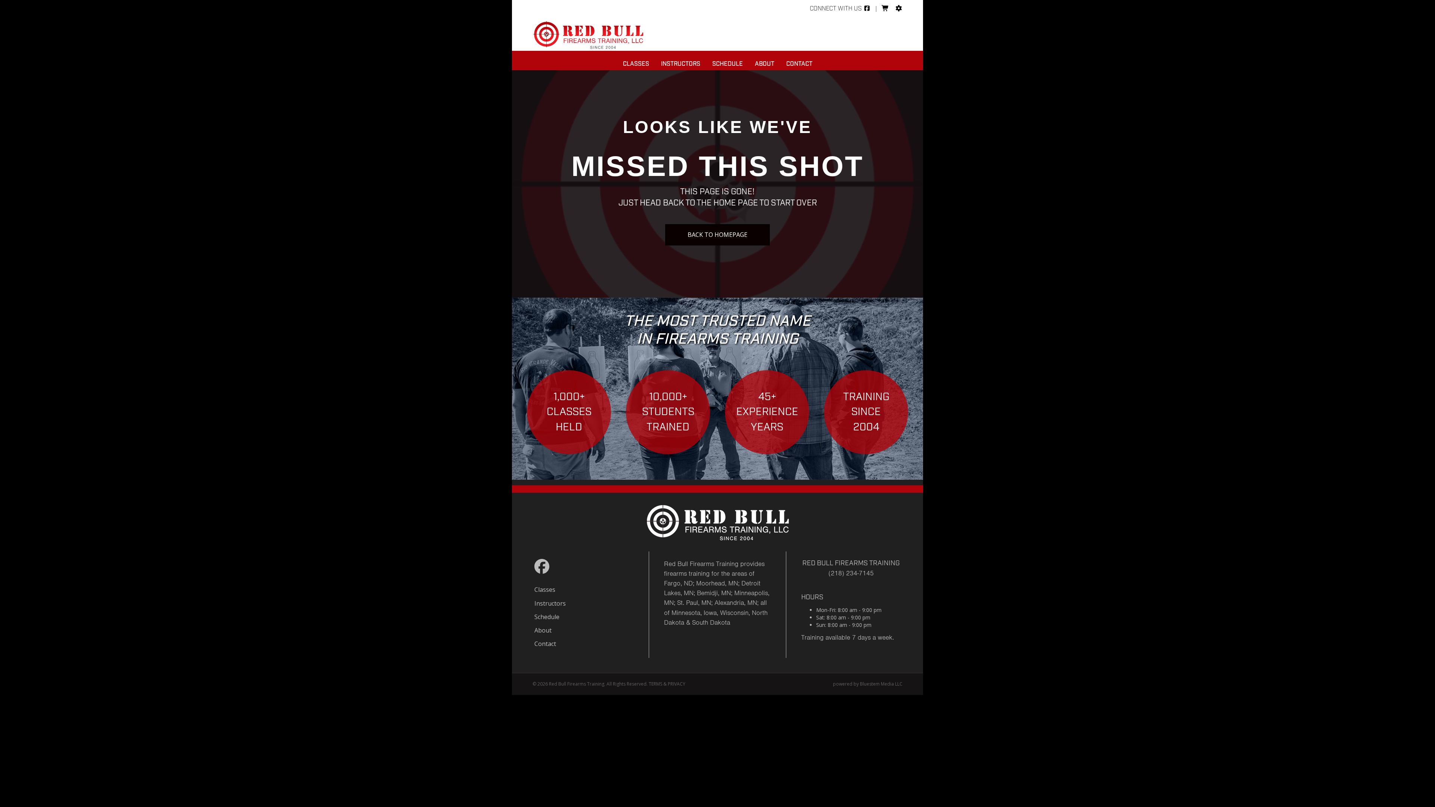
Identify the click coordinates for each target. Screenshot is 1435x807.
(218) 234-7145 (851, 573)
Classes (636, 64)
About (764, 64)
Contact (799, 64)
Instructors (680, 64)
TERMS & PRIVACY (667, 684)
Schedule (727, 64)
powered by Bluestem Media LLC (867, 684)
